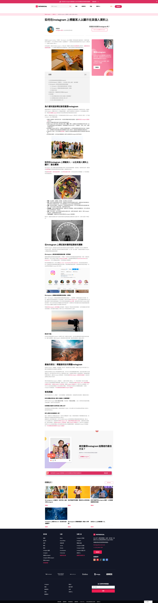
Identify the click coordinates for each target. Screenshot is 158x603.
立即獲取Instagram (84, 456)
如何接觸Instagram (53, 112)
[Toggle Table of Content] (84, 75)
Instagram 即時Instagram (48, 557)
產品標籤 (62, 131)
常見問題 (51, 94)
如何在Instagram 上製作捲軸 (53, 307)
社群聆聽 (48, 169)
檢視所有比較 (63, 555)
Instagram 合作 (73, 299)
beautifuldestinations (82, 258)
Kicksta (61, 548)
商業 (44, 543)
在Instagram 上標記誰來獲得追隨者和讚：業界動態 (62, 86)
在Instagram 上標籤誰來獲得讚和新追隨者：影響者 (62, 88)
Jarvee (61, 545)
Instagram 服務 (46, 550)
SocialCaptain (63, 550)
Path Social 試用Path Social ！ (99, 29)
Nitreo (61, 538)
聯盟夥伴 (46, 594)
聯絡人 (70, 584)
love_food (62, 262)
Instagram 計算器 (80, 538)
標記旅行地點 (54, 90)
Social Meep (62, 540)
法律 (70, 589)
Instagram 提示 (60, 30)
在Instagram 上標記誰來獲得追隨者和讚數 (58, 84)
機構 (44, 538)
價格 (76, 6)
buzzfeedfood (68, 262)
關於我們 (71, 586)
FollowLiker (62, 553)
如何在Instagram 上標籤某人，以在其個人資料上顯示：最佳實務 (63, 82)
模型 (44, 548)
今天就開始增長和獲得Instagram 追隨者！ (64, 387)
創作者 (44, 540)
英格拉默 (62, 543)
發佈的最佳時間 (56, 171)
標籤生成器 (79, 543)
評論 (91, 6)
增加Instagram (47, 14)
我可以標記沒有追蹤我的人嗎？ (58, 100)
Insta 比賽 (71, 301)
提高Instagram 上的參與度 (58, 384)
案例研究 (84, 6)
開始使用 (118, 6)
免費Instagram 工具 (78, 382)
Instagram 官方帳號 (63, 258)
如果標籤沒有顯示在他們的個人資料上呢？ (60, 98)
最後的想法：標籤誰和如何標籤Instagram (58, 92)
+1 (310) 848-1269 (98, 547)
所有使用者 (45, 562)
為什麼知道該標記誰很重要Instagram (57, 80)
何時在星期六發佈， (67, 171)
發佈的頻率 (49, 171)
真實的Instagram (46, 555)
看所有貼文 (109, 482)
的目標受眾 (76, 46)
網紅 (44, 545)
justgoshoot (47, 260)
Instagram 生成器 (80, 545)
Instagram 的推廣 (71, 384)
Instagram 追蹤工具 (81, 550)
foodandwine (75, 262)
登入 (111, 6)
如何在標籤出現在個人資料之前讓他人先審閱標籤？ (61, 96)
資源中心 (98, 6)
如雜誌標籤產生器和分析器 (74, 420)
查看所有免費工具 (81, 555)
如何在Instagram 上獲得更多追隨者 (76, 375)
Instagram (45, 553)
